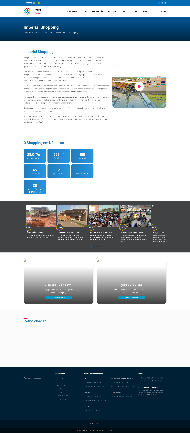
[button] (91, 246)
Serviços (60, 392)
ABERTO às (33, 3)
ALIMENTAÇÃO (97, 11)
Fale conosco (61, 399)
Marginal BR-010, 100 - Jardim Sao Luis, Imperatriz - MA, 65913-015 (152, 379)
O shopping (61, 378)
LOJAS (84, 11)
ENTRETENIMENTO (142, 11)
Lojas (59, 382)
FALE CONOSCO (160, 11)
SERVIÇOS (126, 11)
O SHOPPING (72, 11)
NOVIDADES (112, 11)
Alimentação (61, 385)
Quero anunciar (131, 297)
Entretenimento (62, 396)
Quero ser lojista (58, 297)
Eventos (60, 389)
